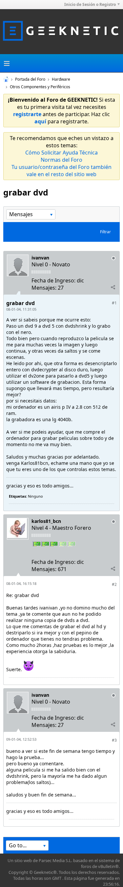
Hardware (61, 79)
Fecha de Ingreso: (53, 280)
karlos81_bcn (46, 521)
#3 (114, 740)
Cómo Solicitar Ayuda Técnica (61, 152)
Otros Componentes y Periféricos (40, 87)
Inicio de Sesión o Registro (90, 4)
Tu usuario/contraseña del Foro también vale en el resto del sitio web (61, 170)
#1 (114, 303)
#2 (114, 584)
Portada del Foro (30, 79)
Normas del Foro (61, 159)
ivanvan (40, 258)
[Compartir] (112, 287)
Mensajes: (43, 287)
